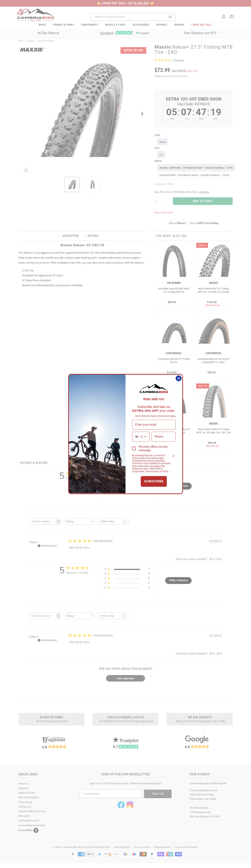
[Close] (178, 378)
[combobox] (140, 436)
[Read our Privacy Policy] (173, 456)
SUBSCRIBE (154, 481)
